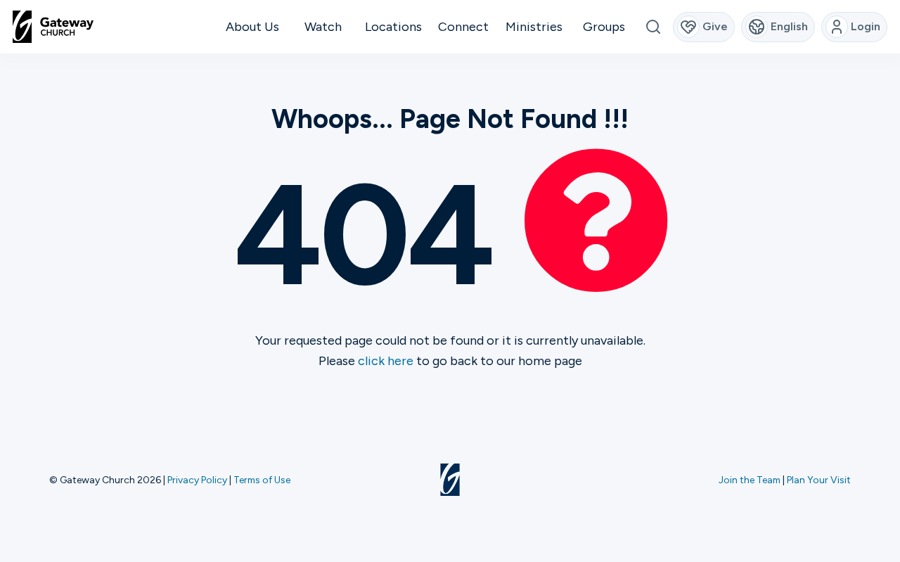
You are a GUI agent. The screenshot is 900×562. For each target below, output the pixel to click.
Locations (393, 26)
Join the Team (749, 479)
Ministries (534, 26)
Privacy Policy (197, 479)
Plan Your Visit (819, 479)
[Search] (653, 27)
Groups (604, 26)
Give (715, 26)
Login (865, 26)
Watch (323, 26)
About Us (252, 26)
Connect (463, 26)
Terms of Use (261, 479)
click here (385, 361)
